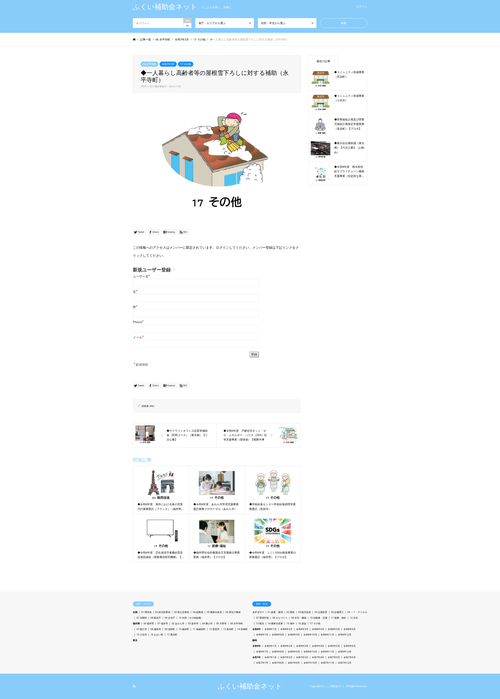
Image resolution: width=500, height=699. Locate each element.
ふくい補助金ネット (250, 686)
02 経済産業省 (162, 612)
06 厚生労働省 (233, 612)
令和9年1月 (270, 646)
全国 (135, 612)
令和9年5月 (334, 646)
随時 (254, 640)
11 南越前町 (199, 629)
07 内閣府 (142, 617)
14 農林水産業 (275, 623)
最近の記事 (323, 61)
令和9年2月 (286, 646)
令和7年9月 (294, 662)
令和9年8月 (278, 651)
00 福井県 (149, 623)
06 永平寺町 (149, 64)
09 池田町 (170, 629)
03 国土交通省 (181, 612)
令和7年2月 (286, 657)
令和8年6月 (350, 629)
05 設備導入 (337, 612)
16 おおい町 (157, 634)
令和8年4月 (318, 629)
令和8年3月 (302, 629)
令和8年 (256, 629)
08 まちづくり (280, 617)
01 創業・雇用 (275, 612)
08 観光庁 (156, 617)
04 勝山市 (207, 623)
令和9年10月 (310, 651)
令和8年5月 (334, 629)
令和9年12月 (344, 651)
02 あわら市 (178, 623)
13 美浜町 (228, 629)
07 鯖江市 (142, 629)
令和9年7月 (262, 651)
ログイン (361, 6)
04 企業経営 (321, 612)
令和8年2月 (286, 629)
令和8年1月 (270, 629)
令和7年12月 (344, 662)
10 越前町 (184, 629)
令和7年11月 (327, 662)
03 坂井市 (193, 623)
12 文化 (354, 617)
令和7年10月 (310, 662)
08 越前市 (156, 629)
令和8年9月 (294, 634)
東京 (135, 640)
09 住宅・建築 (298, 617)
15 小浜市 (142, 634)
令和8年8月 (278, 634)
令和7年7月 (262, 662)
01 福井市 (163, 623)
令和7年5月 (334, 657)
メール (138, 337)
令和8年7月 (262, 634)
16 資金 (302, 623)
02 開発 (291, 612)
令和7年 (256, 657)
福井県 (136, 623)
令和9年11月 (327, 651)
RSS (134, 686)
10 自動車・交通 (318, 617)
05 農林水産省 (214, 612)
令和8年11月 (327, 634)
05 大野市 (221, 623)
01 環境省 (146, 612)
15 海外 (291, 623)
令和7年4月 (318, 657)
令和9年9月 (294, 651)
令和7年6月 (350, 657)
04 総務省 (198, 612)
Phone (138, 322)
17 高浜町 (172, 634)
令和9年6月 (350, 646)
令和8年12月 (344, 634)
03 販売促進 (304, 612)
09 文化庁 (170, 617)
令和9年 (256, 646)
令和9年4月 (318, 646)
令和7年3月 (168, 64)
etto (152, 406)
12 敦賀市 (214, 629)
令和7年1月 (270, 657)
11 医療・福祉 (338, 617)
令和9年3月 (302, 646)
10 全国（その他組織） (191, 617)
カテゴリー (258, 612)
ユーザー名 (141, 276)
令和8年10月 (310, 634)
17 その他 (185, 64)
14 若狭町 (242, 629)
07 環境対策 (262, 617)
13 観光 (260, 623)
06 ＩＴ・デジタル (357, 612)
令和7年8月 (278, 662)
